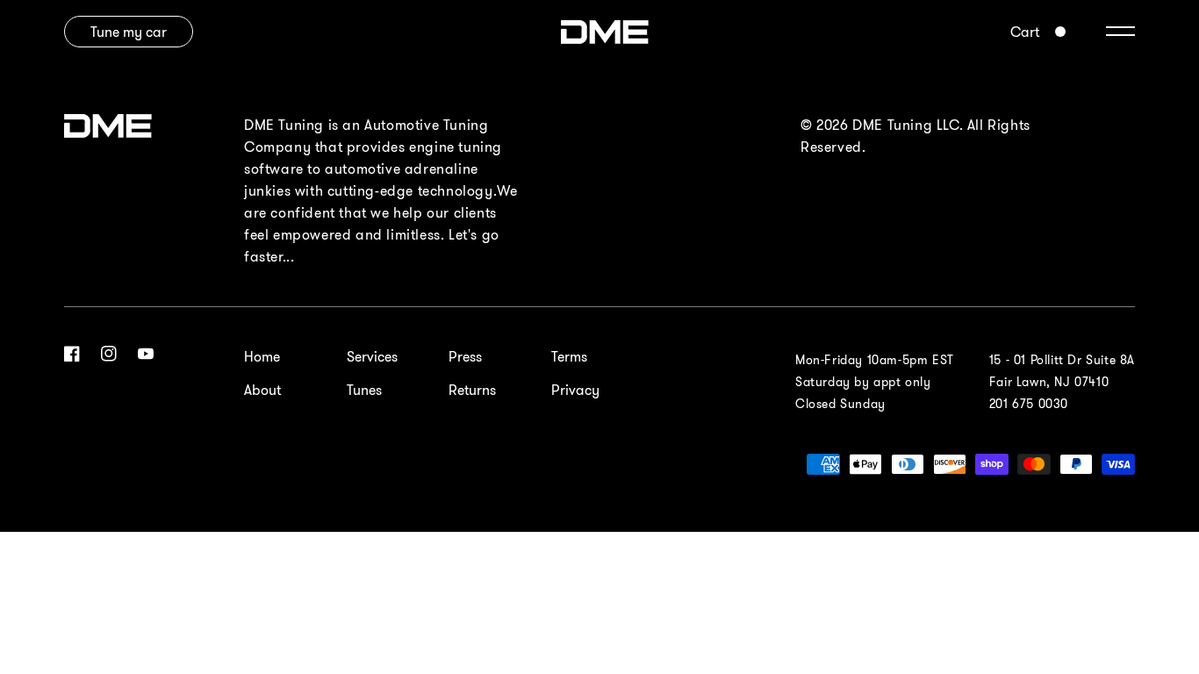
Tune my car (128, 31)
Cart (1024, 31)
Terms (569, 356)
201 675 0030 (1028, 404)
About (262, 389)
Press (465, 356)
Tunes (364, 389)
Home (262, 356)
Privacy (575, 389)
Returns (472, 389)
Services (372, 356)
